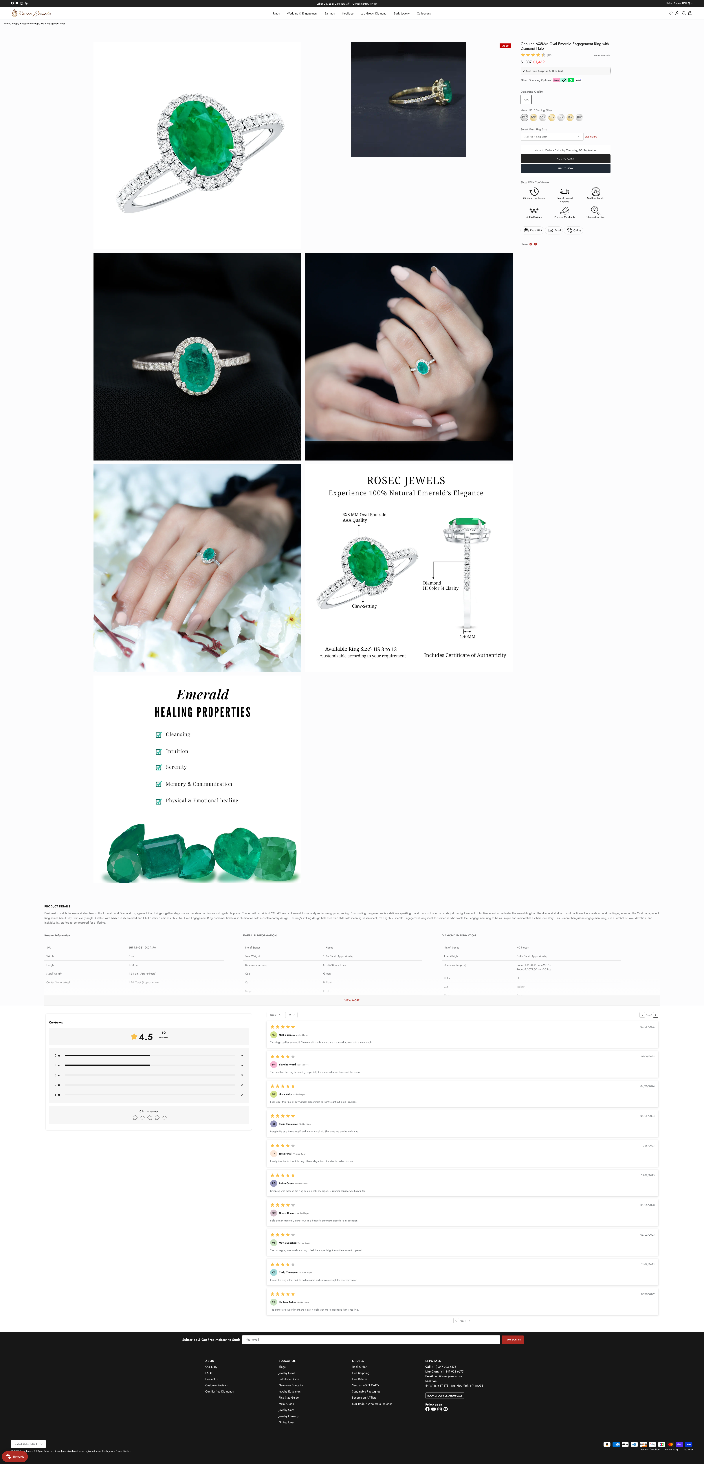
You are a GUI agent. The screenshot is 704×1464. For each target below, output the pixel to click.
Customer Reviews (216, 1385)
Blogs (282, 1367)
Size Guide (591, 136)
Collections (424, 13)
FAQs (208, 1373)
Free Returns (359, 1379)
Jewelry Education (289, 1391)
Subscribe (514, 1339)
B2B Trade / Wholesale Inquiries (372, 1404)
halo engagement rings (53, 23)
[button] (671, 13)
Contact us (211, 1379)
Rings (276, 13)
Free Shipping (360, 1373)
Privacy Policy (671, 1449)
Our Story (211, 1367)
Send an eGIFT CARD (365, 1385)
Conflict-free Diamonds (219, 1391)
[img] (533, 55)
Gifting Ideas (286, 1422)
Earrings (330, 13)
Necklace (347, 13)
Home (7, 23)
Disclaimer (688, 1449)
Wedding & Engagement (302, 13)
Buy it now (565, 168)
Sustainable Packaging (366, 1391)
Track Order (359, 1367)
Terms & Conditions (650, 1449)
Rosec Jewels (26, 1451)
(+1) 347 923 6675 (444, 1367)
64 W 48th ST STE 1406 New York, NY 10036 (454, 1386)
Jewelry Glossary (289, 1416)
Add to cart (565, 158)
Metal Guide (286, 1404)
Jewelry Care (286, 1410)
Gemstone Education (291, 1385)
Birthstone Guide (289, 1379)
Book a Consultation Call (444, 1395)
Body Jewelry (402, 13)
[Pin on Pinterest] (535, 244)
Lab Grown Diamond (373, 13)
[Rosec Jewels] (31, 13)
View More (352, 1000)
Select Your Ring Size (534, 129)
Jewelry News (287, 1373)
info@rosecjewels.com (448, 1376)
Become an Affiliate (364, 1397)
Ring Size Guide (289, 1397)
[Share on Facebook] (530, 244)
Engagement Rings (29, 23)
